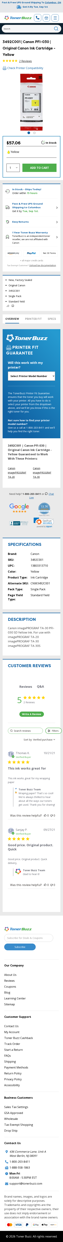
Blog (7, 992)
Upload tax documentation (42, 265)
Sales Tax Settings (16, 1107)
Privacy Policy (13, 1079)
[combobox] (31, 29)
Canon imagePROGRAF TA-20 (17, 473)
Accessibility (12, 1085)
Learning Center (15, 998)
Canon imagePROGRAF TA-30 (42, 473)
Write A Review (31, 714)
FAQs (7, 1056)
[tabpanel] (31, 102)
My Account (11, 1032)
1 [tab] (28, 133)
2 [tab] (34, 133)
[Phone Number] (37, 18)
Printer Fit (33, 318)
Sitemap (9, 1004)
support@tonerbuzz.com (25, 1183)
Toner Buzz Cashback (18, 1038)
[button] (43, 522)
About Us (10, 975)
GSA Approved (13, 1113)
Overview (12, 319)
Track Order (12, 1044)
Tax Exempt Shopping (18, 1125)
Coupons (10, 986)
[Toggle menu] (55, 18)
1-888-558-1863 (19, 1167)
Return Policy (13, 1073)
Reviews (9, 981)
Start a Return (13, 1050)
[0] (46, 18)
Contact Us (11, 1026)
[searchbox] (25, 731)
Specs (52, 318)
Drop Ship (11, 1131)
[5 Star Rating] (19, 508)
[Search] (56, 28)
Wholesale (11, 1119)
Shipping (10, 1061)
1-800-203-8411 (19, 1162)
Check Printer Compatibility (25, 68)
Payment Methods (16, 1067)
